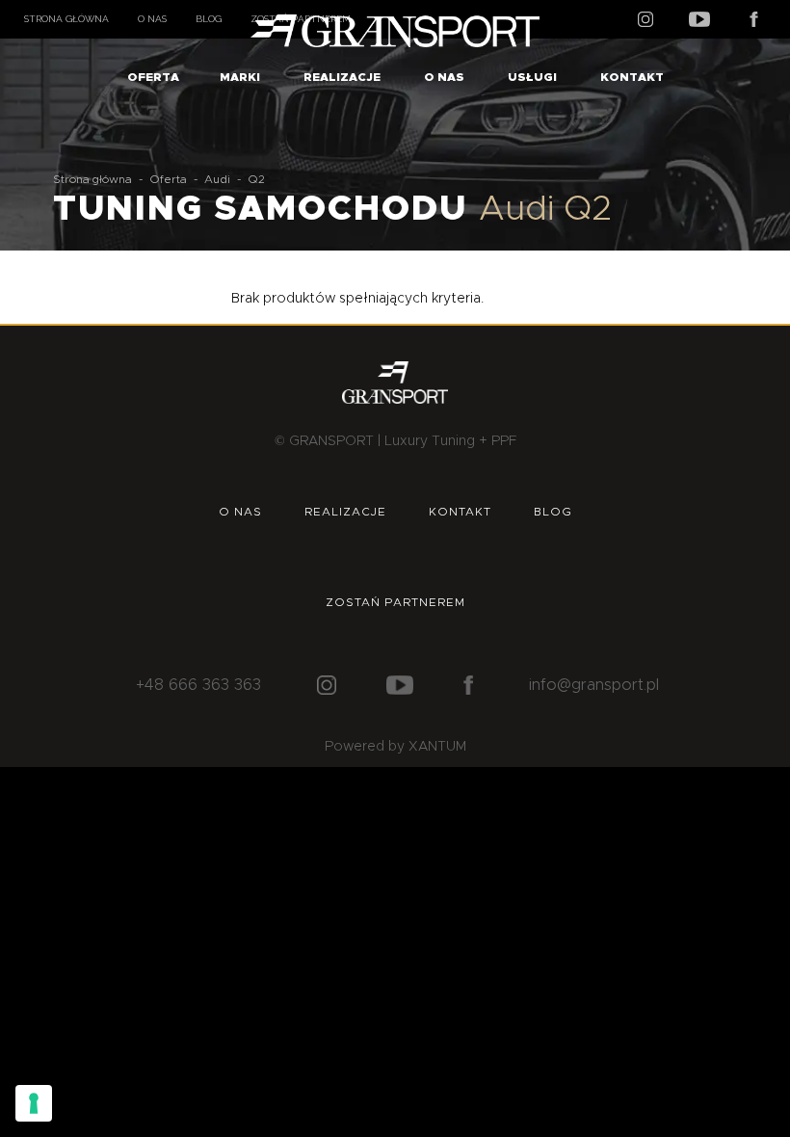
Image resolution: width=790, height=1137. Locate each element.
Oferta (153, 77)
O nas (152, 18)
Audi (217, 179)
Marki (240, 77)
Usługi (532, 77)
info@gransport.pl (594, 685)
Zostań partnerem (395, 602)
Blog (209, 18)
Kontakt (632, 77)
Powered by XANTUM (395, 747)
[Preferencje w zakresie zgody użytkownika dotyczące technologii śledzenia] (33, 1103)
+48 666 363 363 (198, 685)
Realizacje (342, 77)
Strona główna (66, 18)
